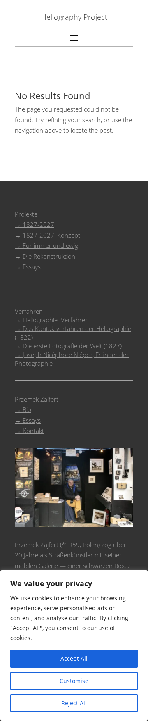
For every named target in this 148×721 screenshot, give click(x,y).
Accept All (74, 658)
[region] (74, 645)
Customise (74, 681)
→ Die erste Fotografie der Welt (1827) (68, 346)
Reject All (74, 703)
